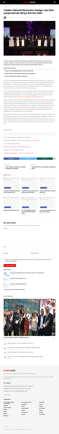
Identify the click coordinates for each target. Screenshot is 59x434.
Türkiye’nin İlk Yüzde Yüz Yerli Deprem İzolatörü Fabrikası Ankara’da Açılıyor (25, 356)
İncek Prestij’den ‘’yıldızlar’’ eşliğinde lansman (16, 337)
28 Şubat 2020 (7, 194)
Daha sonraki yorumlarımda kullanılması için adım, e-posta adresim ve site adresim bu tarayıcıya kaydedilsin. (28, 260)
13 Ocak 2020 (6, 212)
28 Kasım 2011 (13, 280)
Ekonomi (6, 415)
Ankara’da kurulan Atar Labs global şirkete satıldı (15, 391)
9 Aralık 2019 (43, 213)
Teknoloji (41, 402)
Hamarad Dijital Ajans (19, 429)
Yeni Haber (42, 414)
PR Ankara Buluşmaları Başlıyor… (18, 283)
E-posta (6, 253)
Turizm (41, 404)
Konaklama (24, 412)
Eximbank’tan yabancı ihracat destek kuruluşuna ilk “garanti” (18, 386)
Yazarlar (41, 412)
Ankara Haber (7, 407)
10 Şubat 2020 (43, 194)
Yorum (6, 228)
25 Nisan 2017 (7, 291)
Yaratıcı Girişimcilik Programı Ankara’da (16, 76)
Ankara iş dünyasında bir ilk (11, 210)
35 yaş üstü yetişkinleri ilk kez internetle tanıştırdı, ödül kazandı (27, 272)
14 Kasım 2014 (19, 17)
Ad (5, 246)
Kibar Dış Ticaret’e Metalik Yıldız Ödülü (14, 289)
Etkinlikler (11, 6)
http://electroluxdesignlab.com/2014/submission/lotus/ (30, 96)
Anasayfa (5, 6)
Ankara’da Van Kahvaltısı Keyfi (18, 278)
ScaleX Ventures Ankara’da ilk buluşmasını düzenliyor (20, 73)
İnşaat (23, 410)
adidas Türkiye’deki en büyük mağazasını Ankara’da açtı (20, 343)
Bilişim (5, 409)
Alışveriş (6, 405)
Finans (23, 406)
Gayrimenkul (24, 408)
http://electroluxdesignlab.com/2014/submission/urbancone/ (19, 153)
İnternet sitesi (34, 253)
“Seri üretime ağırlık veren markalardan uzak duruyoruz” (20, 352)
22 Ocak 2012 (13, 285)
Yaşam (41, 410)
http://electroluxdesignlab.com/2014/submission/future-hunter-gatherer (21, 140)
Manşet (23, 414)
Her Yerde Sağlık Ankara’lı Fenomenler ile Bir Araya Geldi (29, 212)
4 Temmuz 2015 (14, 274)
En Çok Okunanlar (26, 402)
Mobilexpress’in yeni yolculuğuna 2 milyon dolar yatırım (17, 388)
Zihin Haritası (7, 394)
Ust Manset (42, 408)
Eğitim (5, 413)
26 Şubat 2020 (25, 194)
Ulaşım (41, 406)
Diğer (5, 411)
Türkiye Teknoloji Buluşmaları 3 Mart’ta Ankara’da (19, 71)
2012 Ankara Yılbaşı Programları (9, 403)
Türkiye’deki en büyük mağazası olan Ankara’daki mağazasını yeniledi (23, 347)
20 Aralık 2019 (25, 215)
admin (11, 17)
